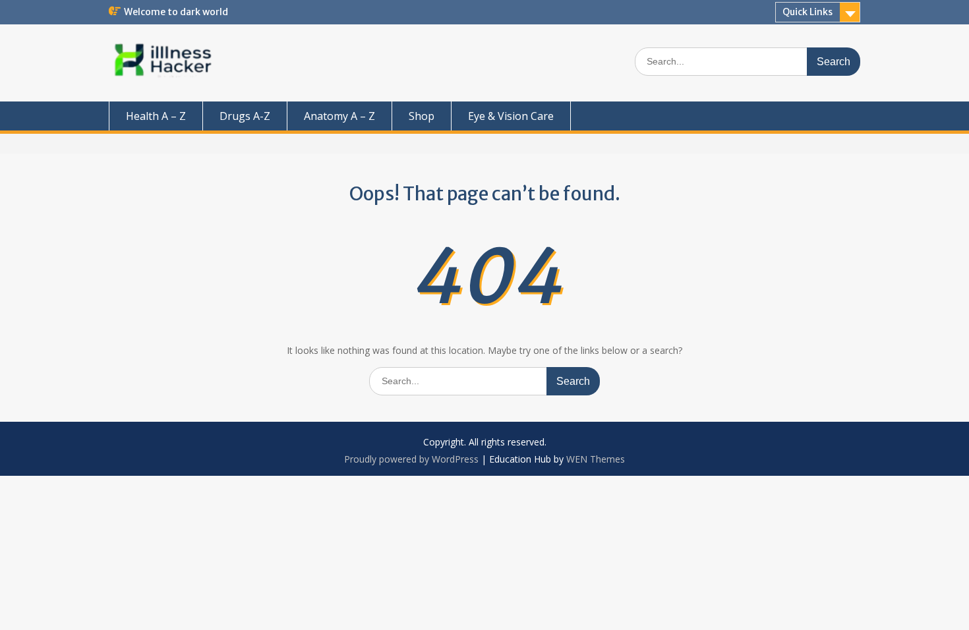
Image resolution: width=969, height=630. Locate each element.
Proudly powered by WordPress (411, 459)
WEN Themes (595, 459)
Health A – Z (156, 116)
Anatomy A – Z (339, 116)
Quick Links (807, 12)
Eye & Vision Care (511, 116)
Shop (421, 116)
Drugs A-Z (245, 116)
